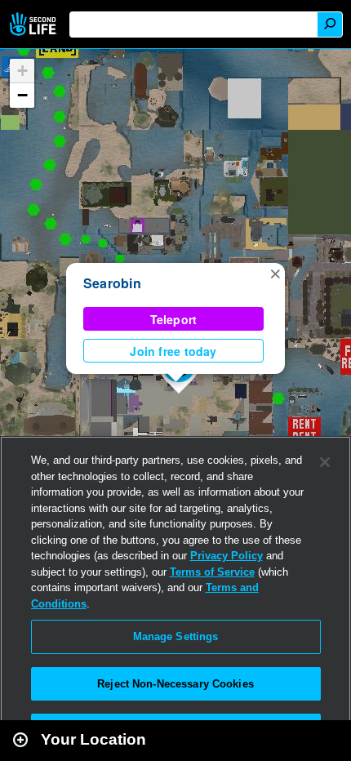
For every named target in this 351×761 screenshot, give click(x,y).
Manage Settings (176, 636)
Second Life (34, 24)
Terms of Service (212, 572)
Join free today (173, 351)
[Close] (325, 462)
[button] (275, 273)
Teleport (174, 319)
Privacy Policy (226, 556)
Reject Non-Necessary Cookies (175, 684)
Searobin (112, 283)
